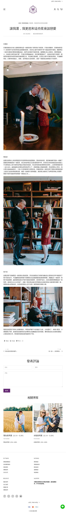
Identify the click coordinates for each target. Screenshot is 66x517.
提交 (6, 390)
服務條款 (36, 469)
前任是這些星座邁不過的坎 (11, 351)
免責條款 (36, 472)
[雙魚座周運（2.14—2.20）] (17, 417)
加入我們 (5, 484)
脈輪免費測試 (6, 461)
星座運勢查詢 (6, 464)
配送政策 (36, 467)
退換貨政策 (37, 464)
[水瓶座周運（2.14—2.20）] (48, 417)
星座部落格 (25, 23)
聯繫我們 (5, 469)
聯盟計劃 (5, 487)
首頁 (19, 23)
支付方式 (5, 472)
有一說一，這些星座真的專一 (55, 351)
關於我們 (5, 482)
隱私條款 (36, 461)
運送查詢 (5, 467)
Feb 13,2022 (6, 438)
